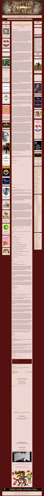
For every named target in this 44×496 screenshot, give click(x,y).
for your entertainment (16, 367)
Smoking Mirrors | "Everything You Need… (38, 45)
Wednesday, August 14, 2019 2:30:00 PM (18, 261)
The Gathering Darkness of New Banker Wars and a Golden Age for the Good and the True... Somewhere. (22, 25)
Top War (36, 233)
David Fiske (13, 229)
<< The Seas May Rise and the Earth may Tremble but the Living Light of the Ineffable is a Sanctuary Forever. (15, 372)
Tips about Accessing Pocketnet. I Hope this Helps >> (28, 372)
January (37, 220)
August (37, 204)
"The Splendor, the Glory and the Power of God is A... (38, 206)
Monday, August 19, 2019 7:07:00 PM (17, 368)
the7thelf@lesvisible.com (27, 494)
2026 (36, 195)
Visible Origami (37, 167)
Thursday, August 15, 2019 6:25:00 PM (17, 336)
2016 (36, 222)
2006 (36, 230)
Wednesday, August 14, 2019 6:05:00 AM (18, 227)
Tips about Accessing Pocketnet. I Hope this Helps (39, 212)
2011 (35, 226)
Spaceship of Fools (37, 247)
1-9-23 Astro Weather (37, 245)
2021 (36, 199)
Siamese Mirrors (37, 186)
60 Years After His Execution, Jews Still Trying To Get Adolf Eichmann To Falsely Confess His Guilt (37, 239)
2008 (36, 228)
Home (22, 371)
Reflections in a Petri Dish (37, 172)
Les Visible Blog (37, 178)
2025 (36, 196)
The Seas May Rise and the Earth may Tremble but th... (38, 208)
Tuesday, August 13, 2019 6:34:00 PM (17, 200)
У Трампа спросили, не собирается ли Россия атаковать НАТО (37, 235)
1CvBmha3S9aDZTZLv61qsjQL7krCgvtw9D (6, 36)
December (37, 201)
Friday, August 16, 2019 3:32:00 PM (17, 364)
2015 (36, 223)
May (36, 217)
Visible (13, 358)
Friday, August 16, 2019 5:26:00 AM (17, 356)
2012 (36, 225)
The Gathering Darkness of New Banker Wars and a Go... (38, 210)
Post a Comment (14, 370)
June (36, 216)
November (37, 202)
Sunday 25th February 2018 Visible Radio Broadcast (37, 184)
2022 (36, 198)
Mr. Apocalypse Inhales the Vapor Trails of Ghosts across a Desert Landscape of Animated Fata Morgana (38, 180)
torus (12, 202)
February (37, 219)
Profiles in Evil (37, 188)
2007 (36, 229)
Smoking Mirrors (39, 38)
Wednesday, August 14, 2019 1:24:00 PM (18, 234)
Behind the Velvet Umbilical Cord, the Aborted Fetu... (38, 214)
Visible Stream (37, 191)
